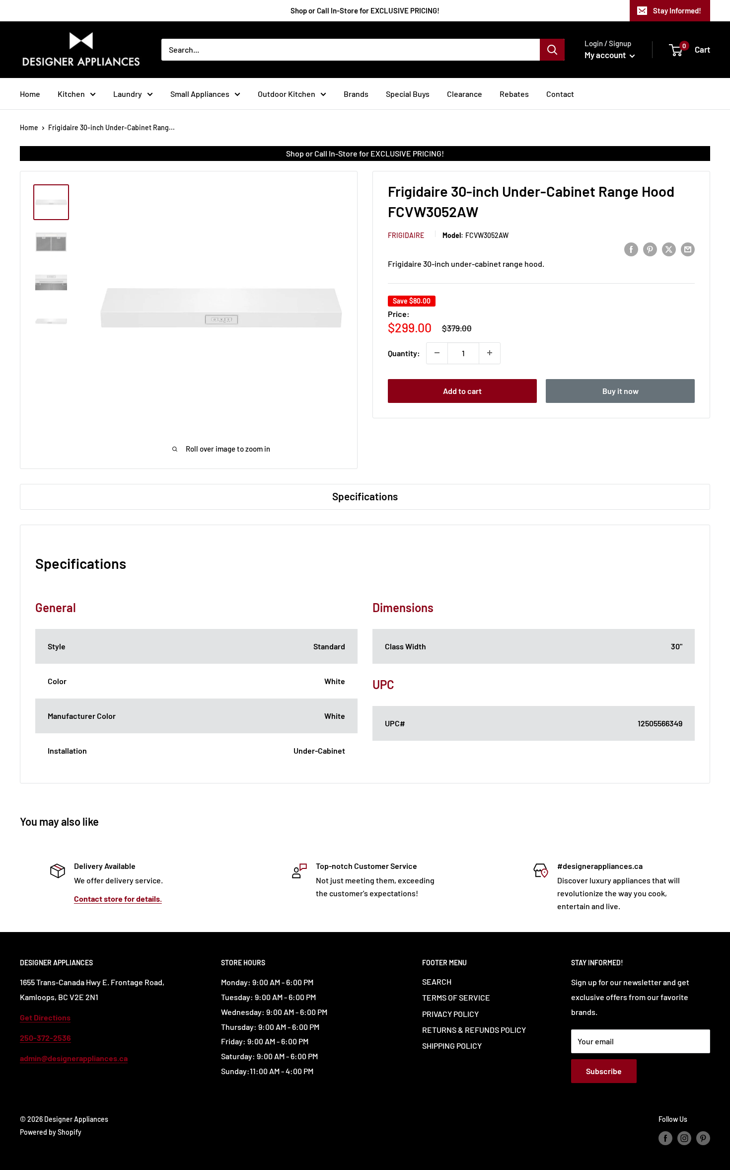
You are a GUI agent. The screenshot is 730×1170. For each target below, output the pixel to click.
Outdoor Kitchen (286, 93)
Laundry (127, 93)
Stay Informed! (677, 10)
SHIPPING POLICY (452, 1045)
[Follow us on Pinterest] (703, 1138)
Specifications (365, 496)
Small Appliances (199, 93)
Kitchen (71, 93)
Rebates (514, 93)
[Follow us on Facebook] (665, 1138)
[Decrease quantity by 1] (437, 352)
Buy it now (620, 390)
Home (30, 93)
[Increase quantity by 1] (489, 352)
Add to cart (462, 390)
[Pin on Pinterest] (650, 248)
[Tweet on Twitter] (669, 248)
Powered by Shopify (50, 1132)
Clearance (464, 93)
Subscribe (604, 1071)
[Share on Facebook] (631, 248)
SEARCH (436, 981)
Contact (560, 93)
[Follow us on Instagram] (684, 1138)
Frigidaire (406, 235)
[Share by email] (688, 248)
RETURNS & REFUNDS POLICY (474, 1029)
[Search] (552, 50)
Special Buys (408, 93)
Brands (356, 93)
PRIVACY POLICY (450, 1013)
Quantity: (404, 352)
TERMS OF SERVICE (456, 997)
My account (605, 55)
